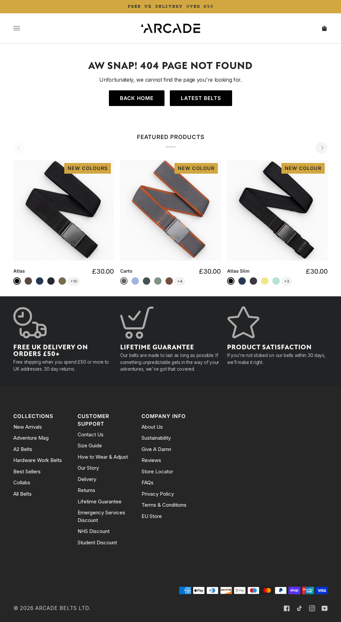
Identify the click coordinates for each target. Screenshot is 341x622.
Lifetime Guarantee (100, 501)
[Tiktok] (299, 608)
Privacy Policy (158, 494)
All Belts (22, 494)
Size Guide (90, 445)
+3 (286, 281)
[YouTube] (325, 608)
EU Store (152, 516)
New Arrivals (27, 427)
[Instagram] (312, 608)
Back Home (137, 98)
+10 (73, 281)
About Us (152, 427)
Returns (86, 490)
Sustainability (156, 438)
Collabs (21, 482)
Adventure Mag (31, 438)
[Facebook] (287, 608)
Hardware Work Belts (37, 460)
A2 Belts (22, 449)
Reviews (151, 460)
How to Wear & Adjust (103, 457)
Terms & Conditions (164, 505)
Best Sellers (27, 471)
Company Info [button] (164, 416)
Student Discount (97, 542)
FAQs (148, 482)
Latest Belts (201, 98)
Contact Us (91, 434)
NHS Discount (94, 531)
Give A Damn (156, 449)
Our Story (88, 468)
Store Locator (157, 471)
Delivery (87, 479)
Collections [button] (33, 416)
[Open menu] (23, 28)
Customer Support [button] (93, 420)
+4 (179, 281)
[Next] (322, 148)
